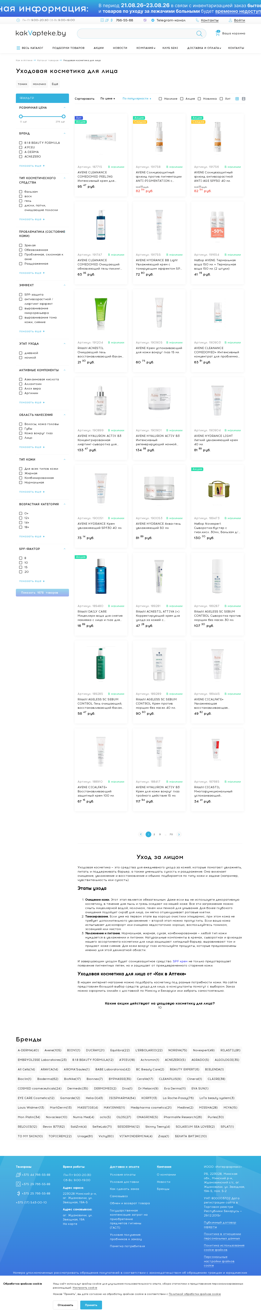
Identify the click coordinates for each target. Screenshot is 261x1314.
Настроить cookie (85, 1287)
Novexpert (204, 1050)
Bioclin (25, 1079)
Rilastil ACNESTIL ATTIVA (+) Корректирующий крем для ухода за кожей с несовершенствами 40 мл (158, 616)
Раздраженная (36, 263)
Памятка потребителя (127, 1246)
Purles (216, 1117)
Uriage (85, 1136)
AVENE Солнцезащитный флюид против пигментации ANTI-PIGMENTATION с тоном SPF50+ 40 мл (159, 177)
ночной (30, 357)
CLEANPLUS (170, 1079)
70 (171, 834)
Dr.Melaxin (148, 1088)
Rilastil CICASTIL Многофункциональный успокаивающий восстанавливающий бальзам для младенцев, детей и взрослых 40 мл (213, 791)
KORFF (149, 1098)
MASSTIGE (87, 1107)
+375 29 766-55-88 (36, 1184)
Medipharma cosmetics (151, 1107)
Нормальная (34, 482)
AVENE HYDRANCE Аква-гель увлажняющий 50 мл (158, 526)
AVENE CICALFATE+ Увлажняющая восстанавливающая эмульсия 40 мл (211, 704)
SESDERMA (129, 1126)
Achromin (150, 1060)
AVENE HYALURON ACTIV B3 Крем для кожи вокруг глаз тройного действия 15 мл (158, 791)
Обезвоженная (36, 250)
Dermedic (77, 1088)
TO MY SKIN (30, 1136)
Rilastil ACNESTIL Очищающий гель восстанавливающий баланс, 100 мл (101, 352)
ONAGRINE (147, 1117)
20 (26, 572)
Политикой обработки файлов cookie (195, 1294)
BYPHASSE (120, 1079)
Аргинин (31, 393)
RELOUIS (27, 1126)
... (165, 834)
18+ (26, 527)
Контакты (236, 48)
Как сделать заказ (124, 1189)
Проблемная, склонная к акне (43, 257)
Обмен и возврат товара (130, 1203)
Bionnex (95, 1079)
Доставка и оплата (203, 48)
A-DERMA (31, 152)
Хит (228, 98)
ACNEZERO (32, 156)
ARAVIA (49, 1069)
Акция (190, 98)
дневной (31, 353)
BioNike (72, 1079)
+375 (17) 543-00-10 (31, 1202)
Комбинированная (39, 478)
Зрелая (30, 245)
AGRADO (200, 1060)
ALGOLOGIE (227, 1060)
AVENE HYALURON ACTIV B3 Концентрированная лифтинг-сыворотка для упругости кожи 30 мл (99, 440)
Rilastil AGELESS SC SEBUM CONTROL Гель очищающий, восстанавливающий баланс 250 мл (101, 704)
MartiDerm (61, 1107)
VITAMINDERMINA (136, 1136)
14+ (26, 522)
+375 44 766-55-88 (36, 1175)
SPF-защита (34, 294)
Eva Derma (175, 1088)
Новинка (210, 98)
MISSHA (208, 1107)
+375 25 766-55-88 (36, 1193)
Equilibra (120, 1050)
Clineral (194, 1079)
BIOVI (73, 1050)
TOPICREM (60, 1136)
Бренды (163, 1189)
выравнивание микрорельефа (36, 311)
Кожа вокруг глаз (38, 433)
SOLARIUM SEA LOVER (195, 1126)
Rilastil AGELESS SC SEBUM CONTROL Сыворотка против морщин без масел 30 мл (217, 616)
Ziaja (163, 1136)
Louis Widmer (31, 1107)
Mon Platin (29, 1117)
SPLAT (227, 1126)
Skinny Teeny (157, 1126)
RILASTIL (230, 1050)
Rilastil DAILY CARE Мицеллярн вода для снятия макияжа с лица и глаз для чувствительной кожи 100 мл (101, 616)
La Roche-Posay (178, 1098)
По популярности (135, 98)
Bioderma (47, 1079)
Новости (120, 48)
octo (105, 1117)
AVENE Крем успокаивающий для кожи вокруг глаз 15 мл (159, 350)
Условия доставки (124, 1182)
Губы (28, 428)
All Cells (26, 1069)
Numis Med (83, 1117)
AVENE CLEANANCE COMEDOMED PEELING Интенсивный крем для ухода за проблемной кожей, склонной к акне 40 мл (101, 177)
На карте (70, 1224)
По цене (106, 98)
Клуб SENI (170, 48)
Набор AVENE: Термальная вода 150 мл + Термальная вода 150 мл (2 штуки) (215, 264)
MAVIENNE (114, 1107)
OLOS (124, 1117)
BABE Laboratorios (112, 1069)
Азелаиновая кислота (41, 379)
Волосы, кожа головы (41, 424)
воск (28, 196)
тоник (22, 84)
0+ (26, 513)
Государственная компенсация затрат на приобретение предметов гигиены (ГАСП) (129, 1219)
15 (26, 567)
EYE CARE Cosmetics (36, 1098)
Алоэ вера (32, 388)
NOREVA (177, 1050)
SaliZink (79, 1126)
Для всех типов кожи (41, 468)
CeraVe (145, 1079)
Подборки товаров (68, 48)
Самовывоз (119, 1196)
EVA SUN (199, 1088)
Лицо (28, 438)
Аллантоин (32, 384)
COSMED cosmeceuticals (40, 1088)
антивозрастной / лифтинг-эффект (38, 301)
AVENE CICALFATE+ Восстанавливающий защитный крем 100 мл (96, 791)
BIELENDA (214, 1069)
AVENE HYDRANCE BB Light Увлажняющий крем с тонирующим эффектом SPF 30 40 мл (159, 265)
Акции (99, 48)
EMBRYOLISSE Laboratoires (42, 1060)
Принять (91, 1305)
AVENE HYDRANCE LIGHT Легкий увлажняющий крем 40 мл (216, 440)
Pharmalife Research (183, 1117)
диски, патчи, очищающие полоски (41, 208)
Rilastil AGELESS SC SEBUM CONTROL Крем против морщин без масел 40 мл (156, 704)
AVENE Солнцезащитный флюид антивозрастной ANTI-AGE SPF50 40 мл (213, 177)
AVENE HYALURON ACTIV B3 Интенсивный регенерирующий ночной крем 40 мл (158, 440)
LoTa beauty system (216, 1098)
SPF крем (180, 961)
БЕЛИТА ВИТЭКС (191, 1136)
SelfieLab (102, 1126)
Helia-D (94, 1098)
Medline (185, 1107)
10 (26, 562)
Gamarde (70, 1098)
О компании (166, 1174)
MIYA (230, 1107)
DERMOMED (105, 1088)
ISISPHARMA (122, 1098)
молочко (39, 84)
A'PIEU (29, 147)
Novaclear (56, 1117)
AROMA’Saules (76, 1069)
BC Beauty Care (150, 1069)
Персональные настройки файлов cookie (219, 1261)
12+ (26, 518)
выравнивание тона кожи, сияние (40, 320)
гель (28, 201)
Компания (144, 48)
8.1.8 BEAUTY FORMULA (42, 143)
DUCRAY (95, 1050)
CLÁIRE (216, 1079)
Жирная (30, 473)
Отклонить (65, 1305)
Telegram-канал (171, 20)
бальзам (31, 191)
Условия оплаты (122, 1174)
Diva (127, 1088)
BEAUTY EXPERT (184, 1069)
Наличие (170, 98)
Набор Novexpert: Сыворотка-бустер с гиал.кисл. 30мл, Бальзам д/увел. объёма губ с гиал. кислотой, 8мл (216, 528)
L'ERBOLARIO (149, 1050)
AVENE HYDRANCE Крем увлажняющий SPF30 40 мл (100, 526)
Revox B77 (54, 1126)
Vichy (106, 1136)
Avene (53, 1050)
